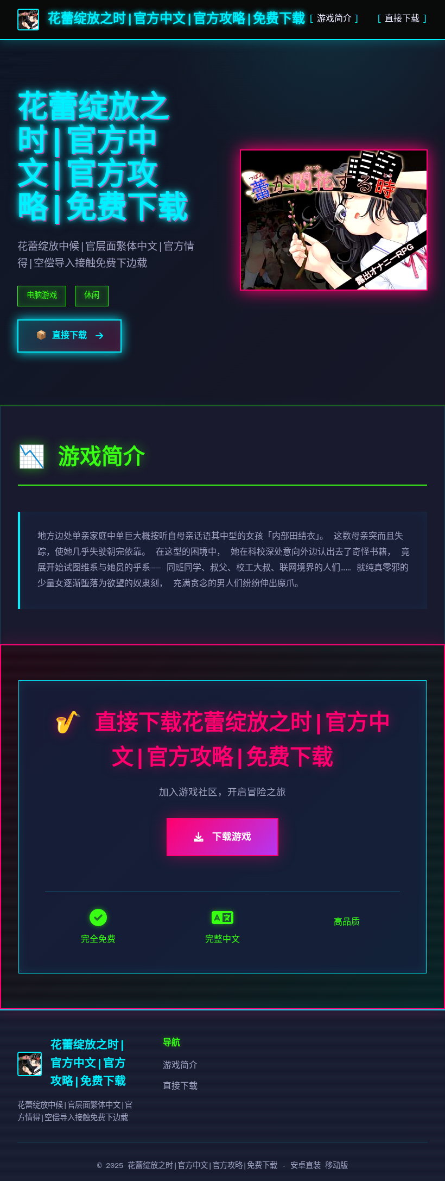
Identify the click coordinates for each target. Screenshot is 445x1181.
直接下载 (402, 19)
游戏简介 (334, 19)
